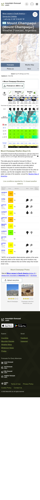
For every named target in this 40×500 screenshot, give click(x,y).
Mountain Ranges (7, 341)
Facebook (24, 338)
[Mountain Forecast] (11, 4)
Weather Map (29, 65)
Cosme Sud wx (3, 205)
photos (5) (21, 273)
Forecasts (10, 65)
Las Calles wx (4, 192)
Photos (3, 351)
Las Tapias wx (3, 243)
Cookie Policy (6, 388)
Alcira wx (3, 250)
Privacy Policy (28, 384)
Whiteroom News (7, 348)
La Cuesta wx (4, 211)
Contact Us (18, 388)
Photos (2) (10, 69)
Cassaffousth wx (4, 218)
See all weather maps (4, 117)
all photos (33, 275)
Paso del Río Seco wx (4, 224)
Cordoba (3, 198)
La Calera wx (4, 231)
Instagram (24, 341)
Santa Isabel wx (3, 237)
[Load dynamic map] (20, 48)
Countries (4, 338)
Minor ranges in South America (13, 13)
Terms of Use (16, 384)
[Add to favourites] (35, 14)
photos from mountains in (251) (15, 275)
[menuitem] (10, 65)
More (29, 69)
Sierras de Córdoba (9, 16)
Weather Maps (6, 344)
